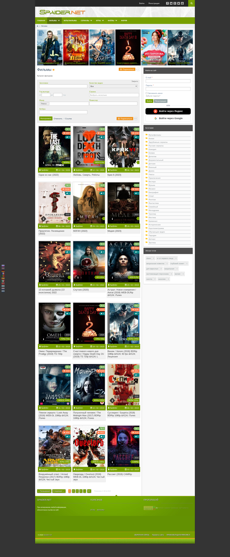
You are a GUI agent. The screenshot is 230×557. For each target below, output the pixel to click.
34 (89, 491)
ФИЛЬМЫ (100, 510)
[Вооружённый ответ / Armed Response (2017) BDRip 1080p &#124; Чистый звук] (55, 446)
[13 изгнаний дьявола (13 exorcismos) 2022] (55, 261)
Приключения (155, 178)
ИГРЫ (92, 510)
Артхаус (152, 239)
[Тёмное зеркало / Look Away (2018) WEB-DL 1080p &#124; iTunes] (55, 384)
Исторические (155, 225)
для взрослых (152, 269)
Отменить (58, 119)
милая (177, 274)
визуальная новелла (155, 263)
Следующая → (59, 491)
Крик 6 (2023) (114, 175)
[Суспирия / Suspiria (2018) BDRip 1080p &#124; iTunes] (123, 384)
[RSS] (53, 70)
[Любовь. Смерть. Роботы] (89, 146)
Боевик (152, 153)
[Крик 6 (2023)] (123, 146)
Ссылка (68, 119)
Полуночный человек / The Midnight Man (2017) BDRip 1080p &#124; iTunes (87, 415)
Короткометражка (156, 228)
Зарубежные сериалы (158, 142)
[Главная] (37, 26)
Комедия (152, 149)
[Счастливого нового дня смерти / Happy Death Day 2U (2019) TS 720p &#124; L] (89, 323)
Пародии (152, 235)
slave (148, 258)
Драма (151, 171)
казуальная (169, 269)
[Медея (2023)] (123, 203)
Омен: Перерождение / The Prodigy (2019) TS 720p (53, 352)
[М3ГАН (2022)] (89, 203)
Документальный (156, 160)
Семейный (153, 207)
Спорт (151, 196)
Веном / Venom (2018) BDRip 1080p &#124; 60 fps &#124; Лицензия (122, 354)
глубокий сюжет (177, 263)
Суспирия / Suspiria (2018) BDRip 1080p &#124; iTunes (121, 414)
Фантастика (154, 203)
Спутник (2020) (81, 289)
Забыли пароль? (153, 96)
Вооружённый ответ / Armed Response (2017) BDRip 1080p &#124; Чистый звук (54, 477)
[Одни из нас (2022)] (55, 146)
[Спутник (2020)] (89, 261)
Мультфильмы (155, 135)
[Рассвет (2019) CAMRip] (123, 446)
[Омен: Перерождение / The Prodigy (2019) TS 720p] (55, 323)
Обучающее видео (157, 232)
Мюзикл (152, 189)
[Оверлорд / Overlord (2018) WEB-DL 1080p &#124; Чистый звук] (89, 446)
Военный (152, 167)
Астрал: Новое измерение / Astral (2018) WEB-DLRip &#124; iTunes (122, 292)
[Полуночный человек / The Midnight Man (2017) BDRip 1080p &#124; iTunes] (89, 384)
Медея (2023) (114, 231)
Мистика (152, 217)
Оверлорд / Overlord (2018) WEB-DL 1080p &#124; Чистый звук (89, 477)
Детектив (152, 156)
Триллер (152, 214)
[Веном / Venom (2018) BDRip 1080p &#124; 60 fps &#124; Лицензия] (123, 323)
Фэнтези (152, 199)
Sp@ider (44, 170)
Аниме (151, 138)
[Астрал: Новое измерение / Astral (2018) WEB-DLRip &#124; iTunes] (123, 261)
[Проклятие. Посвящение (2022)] (55, 203)
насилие (162, 279)
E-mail (148, 77)
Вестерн (152, 182)
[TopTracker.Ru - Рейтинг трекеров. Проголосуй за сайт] (149, 508)
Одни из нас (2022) (49, 175)
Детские (152, 164)
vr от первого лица (165, 258)
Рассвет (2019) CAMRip (120, 474)
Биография (153, 192)
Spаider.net (48, 535)
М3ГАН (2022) (80, 231)
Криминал (153, 221)
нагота (149, 279)
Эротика (152, 243)
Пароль (149, 85)
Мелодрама (154, 210)
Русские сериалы (156, 146)
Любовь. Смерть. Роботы (86, 175)
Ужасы (151, 174)
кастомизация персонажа (157, 274)
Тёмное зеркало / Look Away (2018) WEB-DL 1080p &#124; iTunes (54, 415)
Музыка (152, 185)
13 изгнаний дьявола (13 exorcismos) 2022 (51, 291)
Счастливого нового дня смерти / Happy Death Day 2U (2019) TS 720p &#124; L (88, 354)
